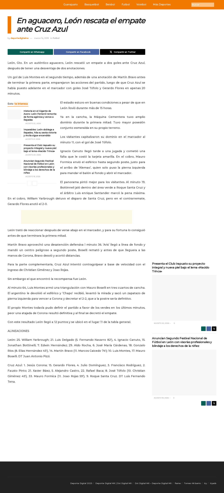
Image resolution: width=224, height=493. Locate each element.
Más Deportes (162, 4)
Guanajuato (70, 4)
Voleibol (141, 4)
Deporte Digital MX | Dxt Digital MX (113, 483)
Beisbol (110, 4)
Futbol (126, 4)
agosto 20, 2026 (33, 155)
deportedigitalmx (19, 38)
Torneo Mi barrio (192, 483)
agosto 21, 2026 (32, 139)
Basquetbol (91, 4)
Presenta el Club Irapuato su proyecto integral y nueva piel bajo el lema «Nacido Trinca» (40, 148)
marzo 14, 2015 (41, 38)
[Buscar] (216, 5)
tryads (213, 483)
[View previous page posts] (29, 183)
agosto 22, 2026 (33, 123)
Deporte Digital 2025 (81, 483)
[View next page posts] (34, 183)
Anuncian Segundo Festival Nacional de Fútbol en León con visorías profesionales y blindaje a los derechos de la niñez (39, 167)
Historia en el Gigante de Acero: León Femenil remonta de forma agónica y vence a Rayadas (40, 115)
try (205, 483)
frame (178, 483)
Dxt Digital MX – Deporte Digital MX (153, 483)
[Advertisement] (76, 217)
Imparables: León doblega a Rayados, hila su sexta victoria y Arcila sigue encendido (40, 132)
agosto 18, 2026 (32, 176)
